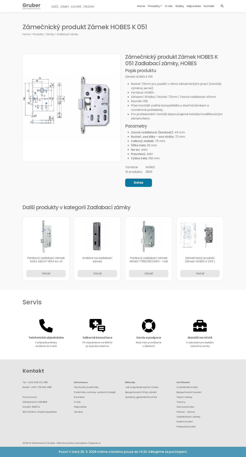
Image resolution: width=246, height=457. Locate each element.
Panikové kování (186, 426)
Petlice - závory (185, 412)
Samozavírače (185, 407)
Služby (179, 6)
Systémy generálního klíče (141, 397)
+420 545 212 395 (37, 382)
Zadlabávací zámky (188, 416)
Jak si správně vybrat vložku (141, 387)
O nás (169, 6)
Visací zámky (184, 397)
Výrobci (78, 412)
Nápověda (194, 6)
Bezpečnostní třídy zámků (140, 392)
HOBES (150, 167)
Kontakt (209, 6)
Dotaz (138, 182)
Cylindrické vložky (187, 387)
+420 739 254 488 (41, 387)
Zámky (50, 34)
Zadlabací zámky (67, 34)
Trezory (180, 402)
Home (141, 6)
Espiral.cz (95, 443)
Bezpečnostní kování (189, 392)
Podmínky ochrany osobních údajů (94, 392)
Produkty (154, 6)
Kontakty (79, 397)
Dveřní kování (184, 421)
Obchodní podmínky (86, 387)
